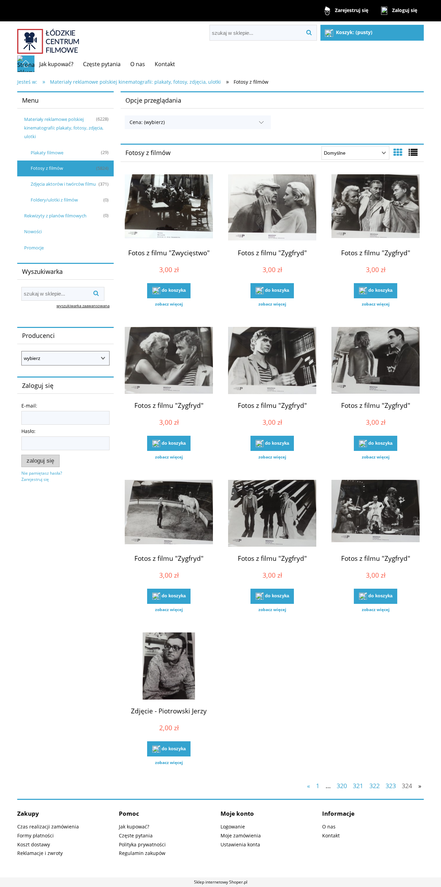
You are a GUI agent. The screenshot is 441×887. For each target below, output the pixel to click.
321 (358, 786)
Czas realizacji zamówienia (48, 826)
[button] (169, 304)
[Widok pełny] (413, 152)
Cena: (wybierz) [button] (147, 122)
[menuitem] (56, 64)
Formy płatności (35, 835)
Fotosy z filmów (47, 168)
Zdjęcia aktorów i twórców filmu (63, 184)
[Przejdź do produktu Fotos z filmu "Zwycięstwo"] (169, 208)
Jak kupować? (134, 826)
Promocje (34, 248)
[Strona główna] (48, 38)
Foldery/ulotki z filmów (54, 200)
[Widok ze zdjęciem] (397, 152)
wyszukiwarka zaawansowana (83, 305)
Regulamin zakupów (142, 853)
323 (391, 786)
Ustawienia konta (240, 844)
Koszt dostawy (33, 844)
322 (374, 786)
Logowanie (232, 826)
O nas (329, 826)
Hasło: (28, 431)
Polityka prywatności (142, 844)
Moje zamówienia (240, 835)
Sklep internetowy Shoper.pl (220, 882)
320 (342, 786)
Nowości (33, 231)
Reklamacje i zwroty (40, 853)
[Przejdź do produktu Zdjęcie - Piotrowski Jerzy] (169, 666)
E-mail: (29, 405)
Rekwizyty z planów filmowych (55, 216)
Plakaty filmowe (47, 152)
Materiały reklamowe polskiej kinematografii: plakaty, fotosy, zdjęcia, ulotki (63, 128)
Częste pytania (136, 835)
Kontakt (331, 835)
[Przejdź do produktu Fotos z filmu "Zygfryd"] (272, 208)
